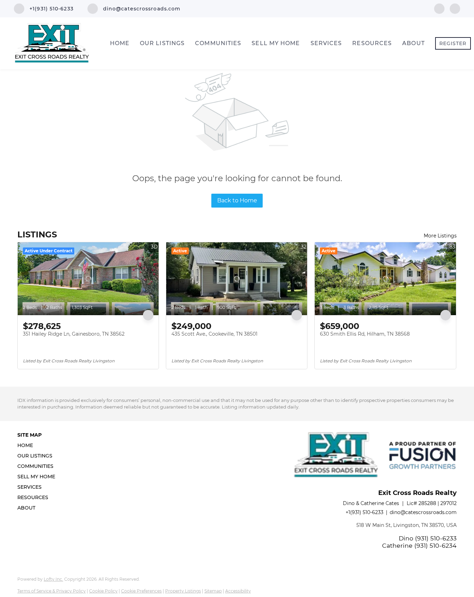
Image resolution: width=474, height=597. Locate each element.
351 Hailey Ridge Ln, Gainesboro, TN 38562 (74, 334)
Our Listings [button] (162, 43)
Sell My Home (276, 43)
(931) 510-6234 (435, 545)
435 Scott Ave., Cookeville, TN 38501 (214, 334)
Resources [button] (372, 43)
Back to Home (237, 200)
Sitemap (213, 591)
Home (119, 43)
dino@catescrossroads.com (423, 512)
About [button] (413, 43)
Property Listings (183, 591)
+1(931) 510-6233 (364, 512)
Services (326, 43)
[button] (38, 445)
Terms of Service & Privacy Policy (51, 591)
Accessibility (238, 591)
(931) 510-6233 (436, 538)
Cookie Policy (103, 591)
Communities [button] (218, 43)
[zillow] (455, 8)
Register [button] (453, 43)
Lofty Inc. (53, 579)
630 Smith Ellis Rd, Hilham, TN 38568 (365, 334)
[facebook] (439, 8)
